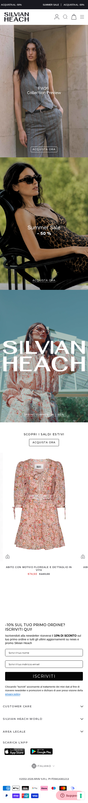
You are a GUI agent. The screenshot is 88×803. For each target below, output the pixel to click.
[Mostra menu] (82, 17)
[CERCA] (65, 17)
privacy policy (12, 694)
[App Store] (16, 752)
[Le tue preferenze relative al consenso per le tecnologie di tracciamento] (81, 796)
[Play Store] (41, 752)
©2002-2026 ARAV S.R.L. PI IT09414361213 (44, 779)
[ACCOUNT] (56, 17)
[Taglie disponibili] (7, 556)
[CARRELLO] (73, 17)
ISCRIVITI (44, 676)
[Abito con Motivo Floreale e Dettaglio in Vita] (39, 507)
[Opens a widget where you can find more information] (70, 796)
